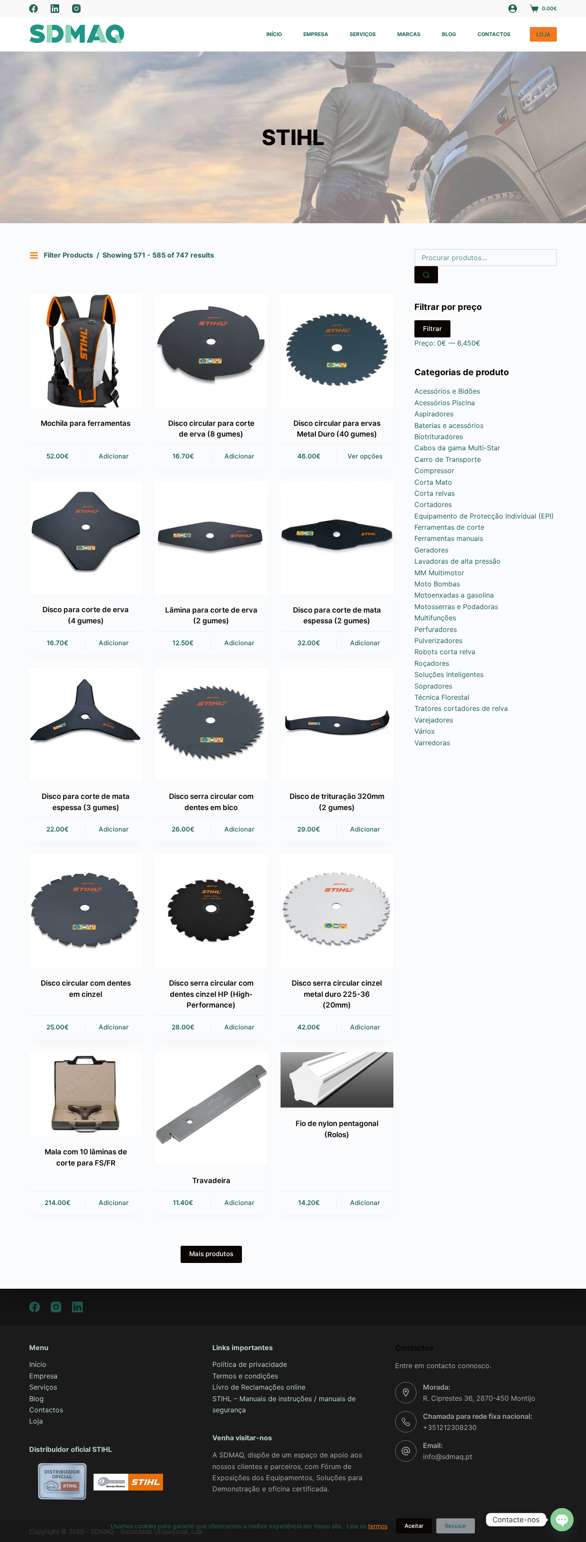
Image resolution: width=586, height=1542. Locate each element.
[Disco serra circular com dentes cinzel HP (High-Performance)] (211, 910)
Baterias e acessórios (448, 425)
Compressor (434, 470)
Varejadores (433, 720)
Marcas (408, 34)
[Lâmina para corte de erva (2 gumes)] (211, 537)
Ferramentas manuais (448, 538)
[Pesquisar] (426, 274)
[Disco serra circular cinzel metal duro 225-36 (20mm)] (337, 910)
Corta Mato (433, 482)
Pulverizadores (438, 640)
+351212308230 (450, 1427)
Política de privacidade (249, 1364)
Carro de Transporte (447, 459)
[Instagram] (76, 8)
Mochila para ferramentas (85, 423)
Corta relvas (434, 493)
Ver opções (365, 456)
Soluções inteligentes (448, 674)
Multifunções (435, 617)
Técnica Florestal (441, 697)
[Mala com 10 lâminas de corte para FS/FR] (85, 1094)
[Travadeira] (211, 1108)
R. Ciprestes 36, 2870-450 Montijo (479, 1398)
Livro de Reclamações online (258, 1387)
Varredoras (432, 742)
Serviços (363, 34)
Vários (424, 731)
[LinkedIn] (55, 8)
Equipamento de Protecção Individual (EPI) (484, 516)
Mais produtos (211, 1254)
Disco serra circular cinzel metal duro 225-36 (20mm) (337, 994)
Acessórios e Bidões (447, 391)
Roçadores (431, 663)
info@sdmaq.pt (447, 1456)
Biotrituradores (438, 436)
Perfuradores (435, 629)
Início (274, 34)
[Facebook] (33, 8)
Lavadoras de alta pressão (457, 561)
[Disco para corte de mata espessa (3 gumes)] (85, 724)
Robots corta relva (444, 651)
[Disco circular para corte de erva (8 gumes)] (211, 350)
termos (377, 1526)
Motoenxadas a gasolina (454, 595)
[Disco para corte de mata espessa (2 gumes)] (337, 537)
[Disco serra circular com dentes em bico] (211, 724)
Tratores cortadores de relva (461, 708)
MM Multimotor (439, 572)
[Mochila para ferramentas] (85, 350)
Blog (449, 34)
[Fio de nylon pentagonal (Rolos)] (337, 1080)
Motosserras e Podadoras (456, 606)
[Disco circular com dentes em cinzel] (85, 910)
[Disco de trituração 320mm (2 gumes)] (337, 724)
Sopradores (433, 686)
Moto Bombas (437, 584)
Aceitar (414, 1525)
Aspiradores (433, 414)
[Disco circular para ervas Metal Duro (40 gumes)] (337, 350)
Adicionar (114, 456)
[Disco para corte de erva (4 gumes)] (85, 537)
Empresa (315, 34)
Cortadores (433, 504)
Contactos (493, 34)
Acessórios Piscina (444, 402)
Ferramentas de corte (449, 527)
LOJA (543, 34)
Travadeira (211, 1180)
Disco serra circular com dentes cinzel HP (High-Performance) (211, 994)
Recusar (455, 1525)
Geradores (431, 550)
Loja (36, 1421)
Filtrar (432, 329)
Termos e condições (245, 1376)
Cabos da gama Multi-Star (457, 447)
